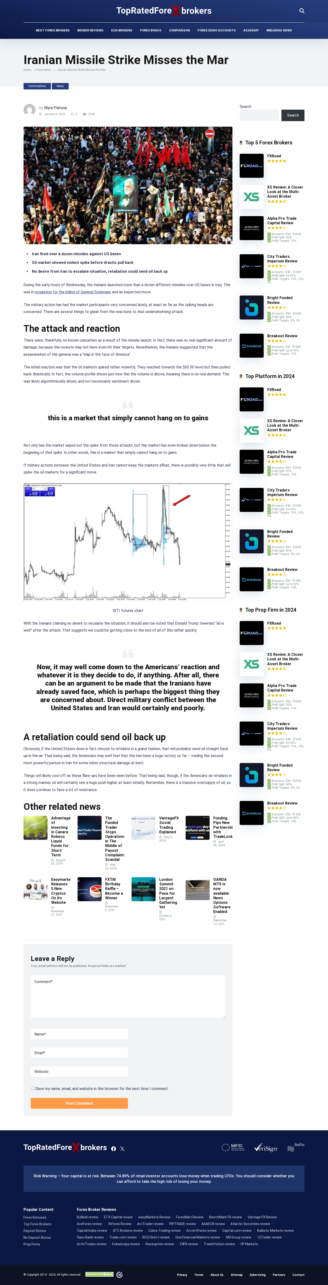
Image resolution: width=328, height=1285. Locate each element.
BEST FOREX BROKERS (53, 30)
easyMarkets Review (154, 1217)
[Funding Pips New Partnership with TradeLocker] (198, 838)
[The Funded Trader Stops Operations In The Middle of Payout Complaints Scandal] (90, 838)
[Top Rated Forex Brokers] (164, 10)
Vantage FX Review (262, 1217)
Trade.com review (123, 1237)
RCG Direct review (156, 1237)
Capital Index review (92, 1230)
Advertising (258, 1275)
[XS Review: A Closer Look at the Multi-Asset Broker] (252, 207)
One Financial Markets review (197, 1237)
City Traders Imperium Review (282, 258)
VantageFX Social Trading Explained (169, 825)
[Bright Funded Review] (252, 318)
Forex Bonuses (35, 1217)
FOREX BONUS (150, 30)
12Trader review (269, 1237)
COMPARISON (179, 30)
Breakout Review (282, 336)
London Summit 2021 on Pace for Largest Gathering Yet (168, 893)
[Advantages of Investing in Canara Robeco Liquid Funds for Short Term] (36, 838)
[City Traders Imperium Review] (252, 277)
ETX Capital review (118, 1217)
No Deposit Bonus (37, 1237)
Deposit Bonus (35, 1231)
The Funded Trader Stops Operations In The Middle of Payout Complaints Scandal (115, 839)
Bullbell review (87, 1217)
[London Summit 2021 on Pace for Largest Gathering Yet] (144, 900)
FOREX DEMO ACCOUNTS (217, 30)
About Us (217, 1275)
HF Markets (249, 1244)
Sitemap (237, 1275)
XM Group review (238, 1237)
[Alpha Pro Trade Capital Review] (252, 239)
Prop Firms (32, 1244)
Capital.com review (237, 1230)
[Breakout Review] (252, 356)
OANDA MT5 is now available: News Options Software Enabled (222, 895)
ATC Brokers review (128, 1230)
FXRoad (274, 156)
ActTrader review (150, 1224)
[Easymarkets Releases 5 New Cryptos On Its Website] (36, 900)
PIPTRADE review (182, 1224)
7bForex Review (120, 1224)
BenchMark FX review (225, 1217)
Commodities (37, 86)
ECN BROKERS (121, 30)
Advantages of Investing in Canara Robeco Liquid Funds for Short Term (62, 836)
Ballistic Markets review (275, 1230)
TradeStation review (219, 1244)
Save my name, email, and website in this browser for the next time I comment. (102, 1088)
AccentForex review (201, 1230)
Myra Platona (55, 108)
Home (27, 69)
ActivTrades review (92, 1244)
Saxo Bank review (90, 1237)
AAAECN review (213, 1224)
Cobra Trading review (164, 1230)
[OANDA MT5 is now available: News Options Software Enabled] (198, 900)
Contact (298, 1275)
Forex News (43, 69)
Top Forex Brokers (37, 1224)
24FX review (189, 1244)
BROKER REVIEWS (90, 30)
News (60, 86)
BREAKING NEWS (279, 30)
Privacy (182, 1275)
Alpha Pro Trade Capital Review (282, 220)
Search (245, 106)
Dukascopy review (126, 1244)
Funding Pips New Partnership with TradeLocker (225, 827)
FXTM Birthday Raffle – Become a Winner (114, 888)
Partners (279, 1275)
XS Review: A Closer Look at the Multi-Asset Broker (285, 192)
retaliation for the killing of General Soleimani (72, 292)
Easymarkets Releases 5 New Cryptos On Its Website (63, 891)
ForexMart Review (190, 1217)
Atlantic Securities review (250, 1224)
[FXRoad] (252, 176)
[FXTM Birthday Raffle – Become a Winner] (90, 900)
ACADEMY (251, 30)
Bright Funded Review (279, 534)
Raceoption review (160, 1244)
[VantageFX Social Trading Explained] (144, 838)
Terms (198, 1275)
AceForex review (89, 1224)
